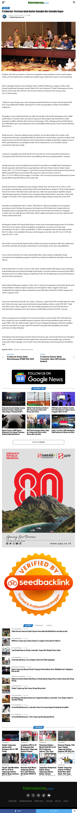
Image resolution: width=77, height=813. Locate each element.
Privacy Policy (39, 801)
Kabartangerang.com (17, 17)
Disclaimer (49, 801)
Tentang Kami (12, 801)
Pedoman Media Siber (25, 801)
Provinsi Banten (27, 349)
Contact (66, 801)
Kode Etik (58, 801)
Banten (17, 349)
